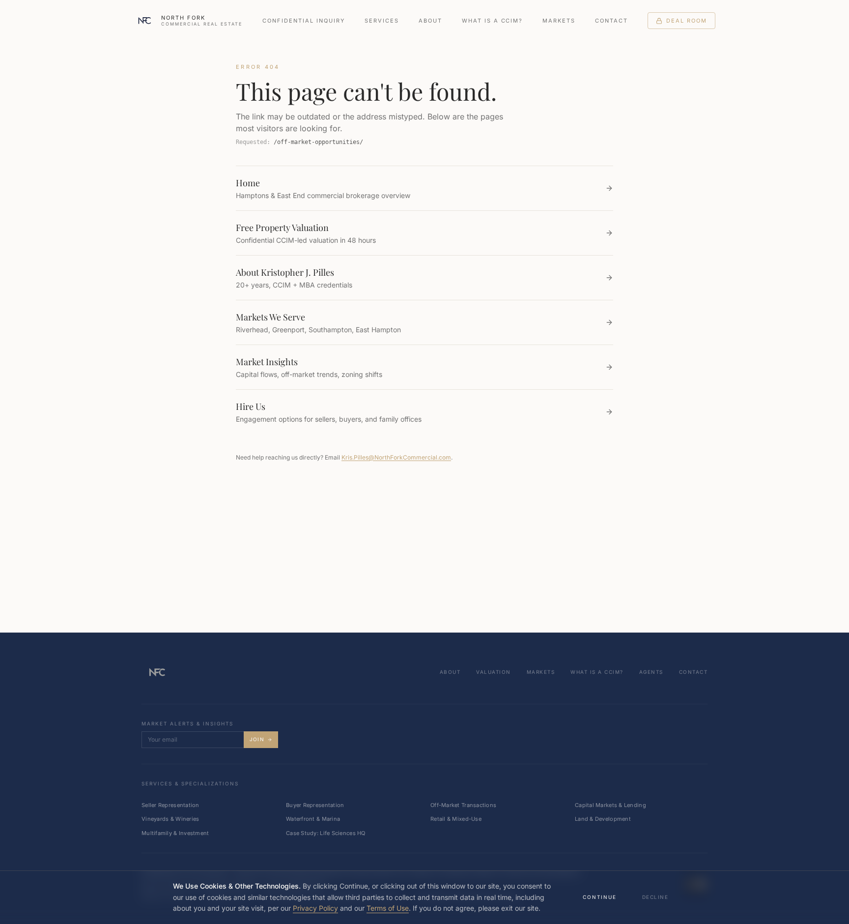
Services (382, 20)
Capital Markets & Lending (610, 805)
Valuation (493, 672)
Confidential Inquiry (303, 20)
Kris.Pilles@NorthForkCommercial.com (396, 457)
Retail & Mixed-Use (455, 818)
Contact (611, 20)
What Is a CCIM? (492, 20)
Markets (558, 20)
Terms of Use (388, 908)
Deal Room (686, 20)
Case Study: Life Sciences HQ (326, 833)
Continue (600, 897)
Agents (651, 672)
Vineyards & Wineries (170, 818)
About (430, 20)
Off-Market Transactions (463, 805)
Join (257, 739)
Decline (655, 897)
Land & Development (603, 818)
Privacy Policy (315, 908)
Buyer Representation (315, 805)
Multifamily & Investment (175, 833)
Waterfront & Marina (313, 818)
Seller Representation (170, 805)
